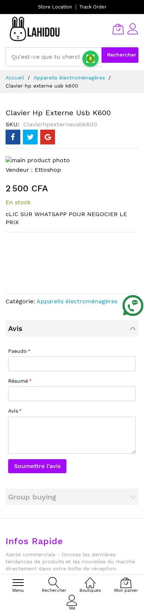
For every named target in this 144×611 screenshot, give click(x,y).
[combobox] (54, 56)
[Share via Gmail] (47, 137)
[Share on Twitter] (30, 137)
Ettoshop (48, 169)
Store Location (55, 7)
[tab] (72, 328)
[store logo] (35, 29)
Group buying (32, 496)
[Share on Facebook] (13, 137)
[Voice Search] (90, 59)
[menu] (18, 582)
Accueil (15, 78)
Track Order (92, 7)
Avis (15, 328)
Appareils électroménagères (69, 78)
